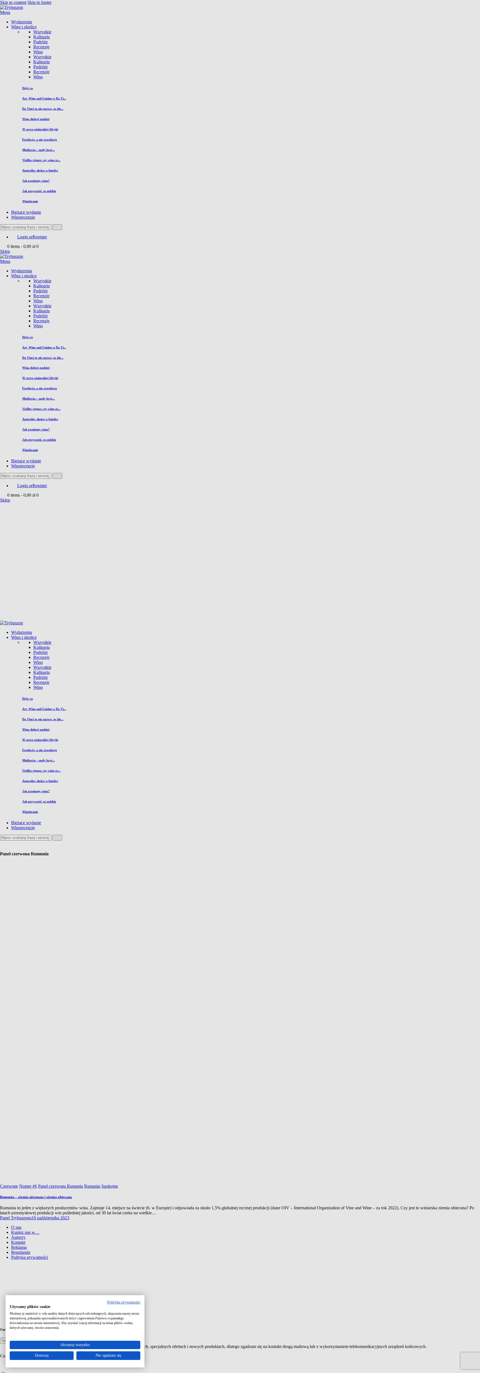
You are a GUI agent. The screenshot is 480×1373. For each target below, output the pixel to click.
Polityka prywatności (123, 1302)
